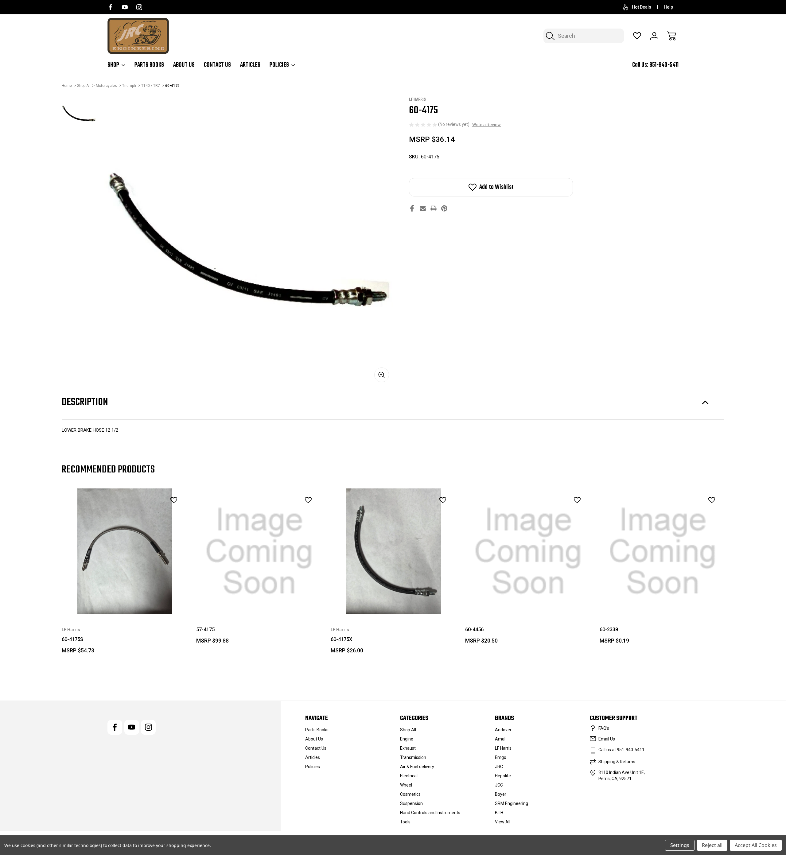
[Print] (433, 208)
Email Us (606, 738)
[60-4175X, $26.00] (394, 551)
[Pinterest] (444, 208)
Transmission (413, 757)
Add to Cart (393, 600)
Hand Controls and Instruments (430, 812)
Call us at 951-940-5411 (621, 749)
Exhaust (408, 748)
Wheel (406, 785)
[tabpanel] (79, 113)
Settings (679, 845)
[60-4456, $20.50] (528, 551)
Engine (406, 738)
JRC (499, 766)
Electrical (409, 775)
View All (502, 821)
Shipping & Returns (616, 761)
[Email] (423, 208)
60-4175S (72, 639)
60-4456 (474, 629)
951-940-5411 (664, 65)
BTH (499, 812)
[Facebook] (110, 7)
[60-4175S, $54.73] (125, 551)
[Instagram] (139, 7)
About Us (184, 65)
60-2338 (609, 629)
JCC (499, 785)
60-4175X (341, 639)
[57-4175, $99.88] (259, 551)
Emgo (500, 757)
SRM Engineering (511, 803)
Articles (250, 65)
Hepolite (503, 775)
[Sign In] (654, 36)
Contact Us (217, 65)
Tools (405, 821)
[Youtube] (125, 7)
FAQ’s (603, 728)
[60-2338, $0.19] (663, 551)
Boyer (500, 794)
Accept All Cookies (756, 845)
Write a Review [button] (486, 124)
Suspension (411, 803)
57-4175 (205, 629)
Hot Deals (641, 7)
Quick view (156, 513)
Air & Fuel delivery (417, 766)
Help (668, 7)
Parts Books (149, 65)
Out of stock (125, 600)
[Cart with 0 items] (671, 36)
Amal (500, 738)
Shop (113, 65)
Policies (279, 65)
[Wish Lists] (637, 36)
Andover (503, 729)
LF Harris (503, 748)
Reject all (712, 845)
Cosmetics (410, 794)
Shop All (408, 729)
